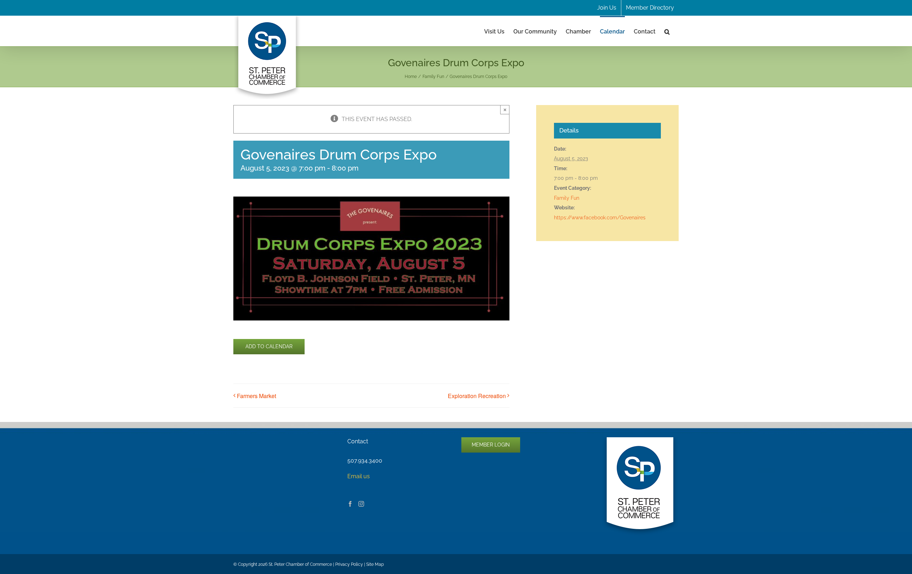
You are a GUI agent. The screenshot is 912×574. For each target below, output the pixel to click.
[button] (667, 31)
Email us (358, 476)
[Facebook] (350, 504)
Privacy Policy (349, 564)
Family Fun (566, 198)
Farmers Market (256, 396)
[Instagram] (361, 504)
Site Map (375, 564)
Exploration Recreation (477, 396)
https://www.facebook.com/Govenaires (600, 217)
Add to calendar (268, 346)
